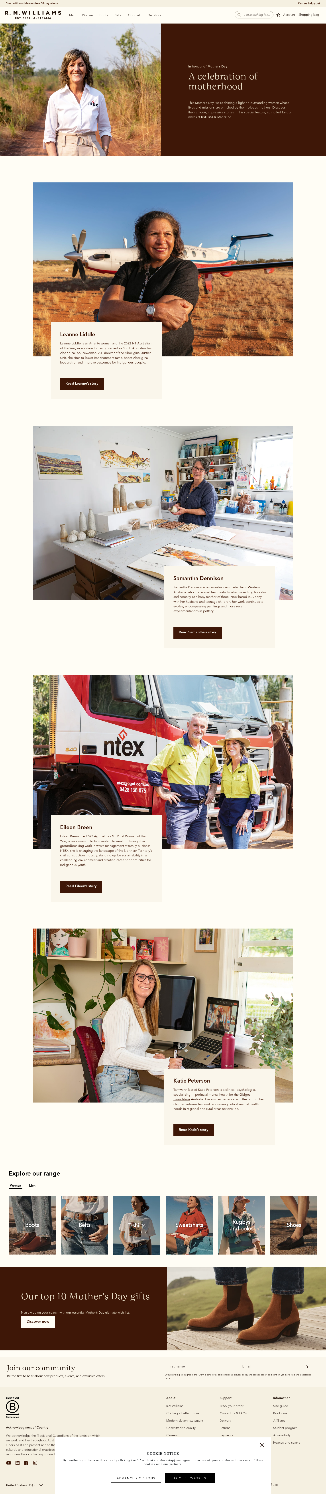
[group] (163, 269)
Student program (285, 1428)
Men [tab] (32, 1186)
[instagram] (35, 1464)
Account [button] (289, 15)
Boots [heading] (104, 15)
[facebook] (26, 1464)
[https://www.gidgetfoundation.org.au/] (246, 1093)
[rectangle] (163, 89)
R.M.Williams (174, 1406)
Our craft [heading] (134, 15)
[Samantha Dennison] (163, 513)
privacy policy (241, 1374)
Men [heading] (72, 15)
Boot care (280, 1413)
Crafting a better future (182, 1413)
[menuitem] (72, 15)
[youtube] (8, 1464)
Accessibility (282, 1435)
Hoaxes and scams (286, 1443)
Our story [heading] (154, 15)
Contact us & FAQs (233, 1413)
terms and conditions (222, 1374)
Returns (225, 1428)
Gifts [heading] (118, 15)
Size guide (280, 1406)
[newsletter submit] (307, 1367)
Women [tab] (15, 1186)
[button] (254, 14)
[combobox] (29, 1485)
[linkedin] (17, 1464)
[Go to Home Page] (33, 15)
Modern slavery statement (184, 1421)
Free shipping (14, 3)
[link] (32, 1225)
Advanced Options (136, 1478)
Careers (172, 1435)
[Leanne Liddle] (163, 269)
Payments (226, 1435)
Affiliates (279, 1421)
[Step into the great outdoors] (246, 1308)
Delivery (225, 1421)
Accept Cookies (189, 1478)
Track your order (232, 1406)
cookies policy (260, 1374)
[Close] (262, 1446)
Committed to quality (181, 1428)
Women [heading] (87, 15)
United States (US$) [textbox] (20, 1485)
